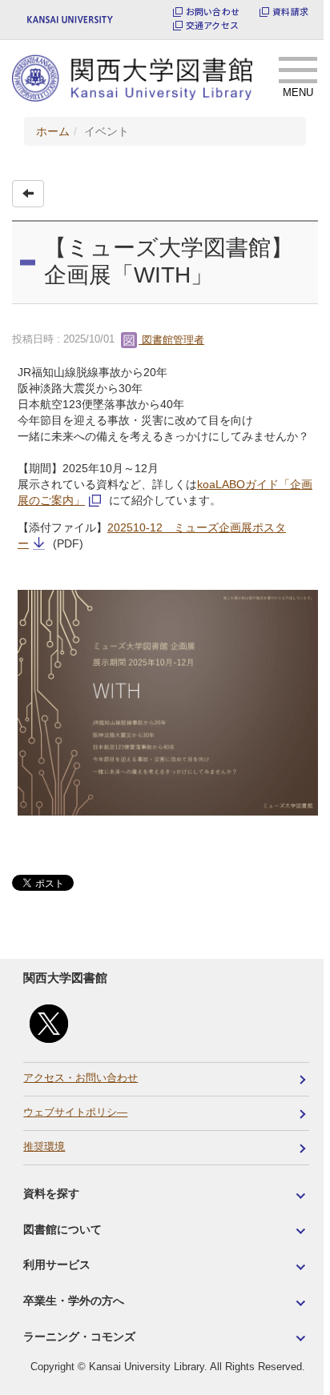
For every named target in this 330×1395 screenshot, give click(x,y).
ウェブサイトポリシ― (75, 1112)
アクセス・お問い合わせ (80, 1078)
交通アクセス (212, 25)
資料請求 (290, 11)
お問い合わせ (212, 11)
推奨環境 (44, 1146)
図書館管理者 (171, 340)
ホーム (53, 131)
